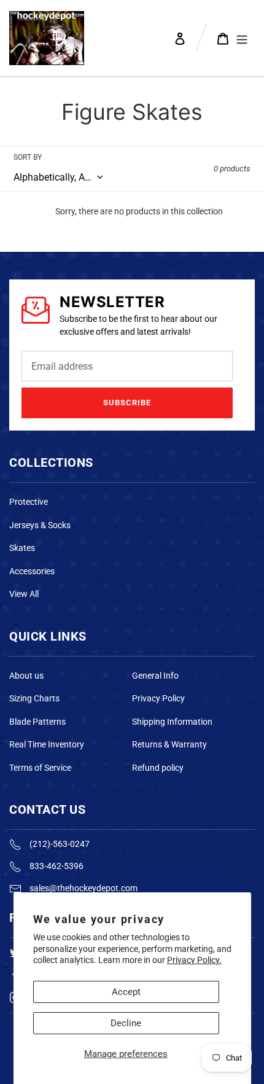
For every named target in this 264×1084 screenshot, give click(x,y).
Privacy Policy (158, 698)
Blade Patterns (37, 722)
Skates (22, 548)
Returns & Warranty (169, 744)
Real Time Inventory (46, 744)
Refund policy (158, 768)
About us (26, 675)
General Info (155, 675)
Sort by (28, 157)
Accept (126, 991)
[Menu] (242, 38)
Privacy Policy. (194, 960)
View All (24, 594)
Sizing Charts (34, 698)
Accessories (32, 571)
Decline (126, 1023)
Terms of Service (40, 768)
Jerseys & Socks (40, 525)
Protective (28, 502)
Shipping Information (172, 722)
